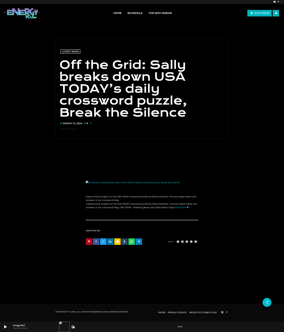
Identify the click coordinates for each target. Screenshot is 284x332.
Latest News (70, 51)
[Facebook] (278, 2)
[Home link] (21, 13)
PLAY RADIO (260, 13)
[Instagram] (274, 2)
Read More (180, 207)
